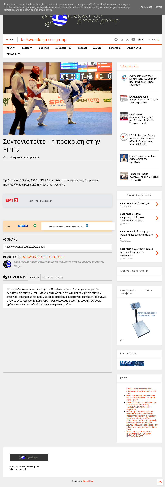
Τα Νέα (25, 48)
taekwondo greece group (43, 39)
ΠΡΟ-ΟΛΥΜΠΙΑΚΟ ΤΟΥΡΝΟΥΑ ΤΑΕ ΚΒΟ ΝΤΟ (66, 226)
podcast (82, 48)
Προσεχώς (43, 48)
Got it (158, 7)
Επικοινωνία (134, 48)
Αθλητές (98, 48)
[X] (127, 39)
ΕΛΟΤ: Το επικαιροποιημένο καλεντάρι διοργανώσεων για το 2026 (141, 391)
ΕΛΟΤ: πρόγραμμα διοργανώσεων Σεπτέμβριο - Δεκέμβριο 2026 (143, 99)
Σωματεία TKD (63, 48)
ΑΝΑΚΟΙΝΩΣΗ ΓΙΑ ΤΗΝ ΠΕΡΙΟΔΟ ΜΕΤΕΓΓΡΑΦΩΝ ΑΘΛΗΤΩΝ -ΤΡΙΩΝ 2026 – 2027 (140, 397)
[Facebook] (116, 39)
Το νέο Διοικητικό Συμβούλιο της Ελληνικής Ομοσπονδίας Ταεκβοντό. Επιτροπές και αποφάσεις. (141, 405)
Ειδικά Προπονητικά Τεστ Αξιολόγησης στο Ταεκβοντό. (142, 159)
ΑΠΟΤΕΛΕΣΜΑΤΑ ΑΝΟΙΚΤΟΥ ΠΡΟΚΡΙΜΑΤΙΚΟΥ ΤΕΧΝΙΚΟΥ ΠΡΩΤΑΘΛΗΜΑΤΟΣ (139, 434)
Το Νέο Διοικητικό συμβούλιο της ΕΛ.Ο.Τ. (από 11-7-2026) (143, 177)
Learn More (146, 7)
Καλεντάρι (115, 48)
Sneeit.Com (88, 481)
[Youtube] (133, 39)
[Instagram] (122, 39)
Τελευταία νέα (129, 66)
